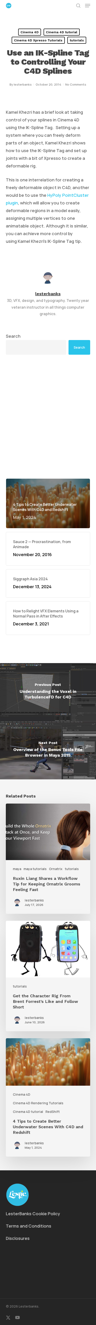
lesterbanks (23, 84)
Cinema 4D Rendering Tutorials (38, 1103)
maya (17, 869)
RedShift (52, 1111)
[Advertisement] (48, 416)
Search (13, 336)
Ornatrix (55, 869)
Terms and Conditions (28, 1226)
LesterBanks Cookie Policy (33, 1213)
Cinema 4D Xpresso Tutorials (38, 40)
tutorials (77, 40)
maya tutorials (35, 869)
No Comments (75, 84)
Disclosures (18, 1238)
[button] (87, 5)
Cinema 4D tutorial (61, 32)
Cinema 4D (30, 32)
